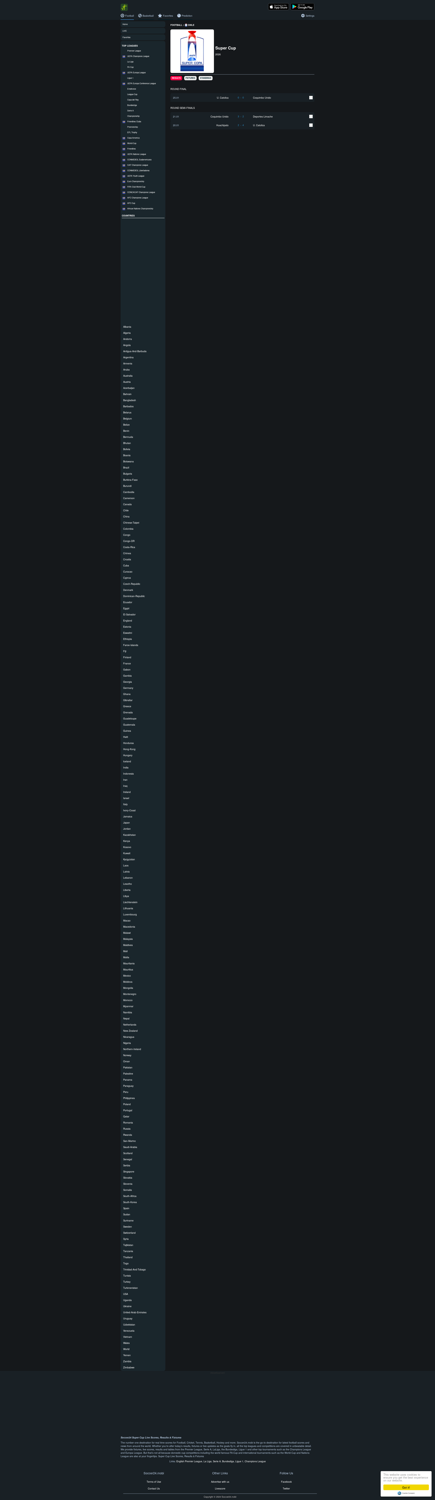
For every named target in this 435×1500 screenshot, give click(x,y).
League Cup (132, 94)
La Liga (130, 61)
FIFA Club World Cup (136, 186)
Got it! (406, 1487)
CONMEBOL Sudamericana (139, 159)
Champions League (255, 1461)
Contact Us (154, 1488)
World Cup (131, 143)
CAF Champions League (137, 165)
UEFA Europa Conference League (141, 83)
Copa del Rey (133, 99)
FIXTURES (190, 78)
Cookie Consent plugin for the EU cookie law (406, 1493)
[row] (242, 97)
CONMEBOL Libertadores (138, 170)
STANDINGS (205, 78)
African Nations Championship (140, 208)
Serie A (130, 110)
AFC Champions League (137, 197)
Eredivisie (131, 88)
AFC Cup (131, 203)
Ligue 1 (130, 78)
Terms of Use (154, 1481)
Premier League (134, 50)
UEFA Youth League (135, 175)
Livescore (220, 1488)
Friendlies (131, 148)
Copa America (133, 137)
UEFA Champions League (138, 56)
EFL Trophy (132, 132)
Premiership (132, 126)
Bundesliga (132, 105)
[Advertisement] (143, 271)
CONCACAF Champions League (141, 192)
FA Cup (130, 67)
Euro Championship (135, 181)
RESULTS (176, 78)
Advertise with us (220, 1481)
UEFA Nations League (136, 154)
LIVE (125, 30)
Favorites (126, 37)
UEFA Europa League (136, 72)
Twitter (286, 1488)
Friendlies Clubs (134, 121)
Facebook (286, 1481)
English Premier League (189, 1461)
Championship (133, 116)
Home (125, 24)
